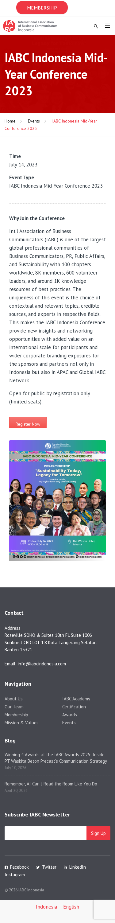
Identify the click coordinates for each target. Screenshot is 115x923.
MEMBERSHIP (42, 8)
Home (10, 121)
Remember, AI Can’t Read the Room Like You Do (51, 784)
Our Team (14, 707)
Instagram (15, 875)
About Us (14, 699)
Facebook (19, 867)
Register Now (28, 424)
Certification (74, 707)
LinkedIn (77, 867)
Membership (16, 715)
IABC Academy (76, 699)
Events (34, 121)
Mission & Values (22, 723)
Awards (69, 715)
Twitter (49, 867)
